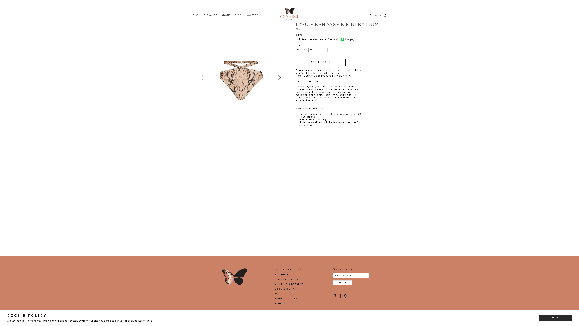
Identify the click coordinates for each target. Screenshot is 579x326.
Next (279, 77)
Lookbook (253, 15)
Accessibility (285, 289)
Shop (196, 15)
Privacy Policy (286, 294)
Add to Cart (321, 62)
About (226, 15)
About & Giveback (288, 270)
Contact (281, 304)
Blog (238, 15)
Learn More (145, 321)
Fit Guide (210, 15)
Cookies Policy (286, 299)
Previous (202, 77)
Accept (556, 318)
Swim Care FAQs (286, 279)
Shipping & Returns (289, 284)
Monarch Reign (289, 14)
